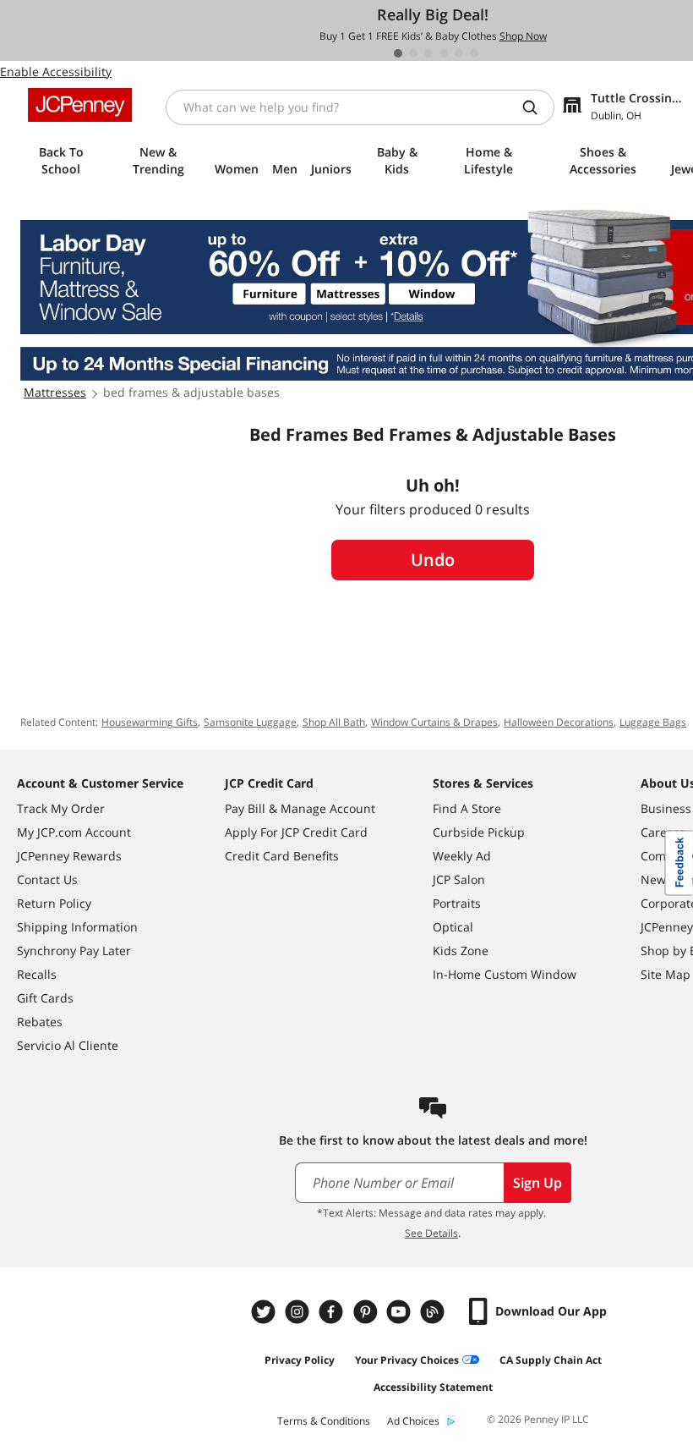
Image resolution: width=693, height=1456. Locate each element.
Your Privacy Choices (407, 1360)
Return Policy (54, 903)
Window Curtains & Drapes (434, 722)
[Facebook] (333, 1312)
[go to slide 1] (398, 53)
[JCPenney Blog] (434, 1312)
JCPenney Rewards (69, 856)
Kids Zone (460, 950)
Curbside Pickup (479, 832)
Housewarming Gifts (149, 722)
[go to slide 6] (474, 53)
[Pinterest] (367, 1312)
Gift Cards (45, 998)
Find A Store (467, 808)
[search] (537, 107)
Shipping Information (77, 927)
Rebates (40, 1022)
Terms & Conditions (323, 1421)
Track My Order (61, 808)
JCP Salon (459, 879)
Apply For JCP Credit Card (296, 832)
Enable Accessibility (56, 71)
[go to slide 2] (413, 53)
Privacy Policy (300, 1360)
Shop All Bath (334, 722)
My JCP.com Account (74, 832)
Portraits (457, 903)
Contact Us (47, 879)
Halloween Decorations (559, 722)
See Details (431, 1233)
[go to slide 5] (459, 53)
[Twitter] (265, 1312)
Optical (453, 927)
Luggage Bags (652, 722)
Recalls (37, 974)
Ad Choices (413, 1421)
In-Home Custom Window (504, 974)
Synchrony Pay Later (74, 950)
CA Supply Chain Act (550, 1360)
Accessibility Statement (433, 1387)
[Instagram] (299, 1312)
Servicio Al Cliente (67, 1045)
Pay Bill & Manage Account (300, 808)
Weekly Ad (462, 856)
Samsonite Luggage (250, 722)
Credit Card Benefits (282, 856)
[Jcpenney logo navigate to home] (80, 105)
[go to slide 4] (443, 53)
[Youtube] (400, 1312)
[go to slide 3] (428, 53)
